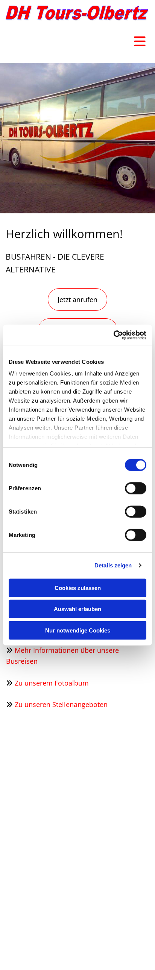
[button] (77, 299)
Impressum (114, 933)
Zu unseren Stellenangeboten (61, 704)
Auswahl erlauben (77, 609)
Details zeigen (113, 565)
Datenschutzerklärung (110, 940)
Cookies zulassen (78, 587)
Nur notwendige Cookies (77, 630)
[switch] (135, 488)
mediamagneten (117, 925)
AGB (143, 940)
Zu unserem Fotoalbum (52, 682)
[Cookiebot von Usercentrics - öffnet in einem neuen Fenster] (113, 335)
